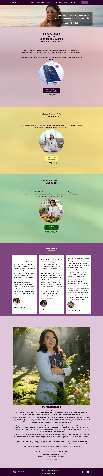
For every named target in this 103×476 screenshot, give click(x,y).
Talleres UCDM (40, 2)
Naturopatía (49, 2)
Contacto (72, 2)
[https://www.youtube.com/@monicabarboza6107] (88, 472)
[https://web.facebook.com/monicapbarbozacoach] (76, 472)
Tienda (66, 2)
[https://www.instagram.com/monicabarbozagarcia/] (82, 472)
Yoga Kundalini (58, 2)
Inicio (32, 2)
